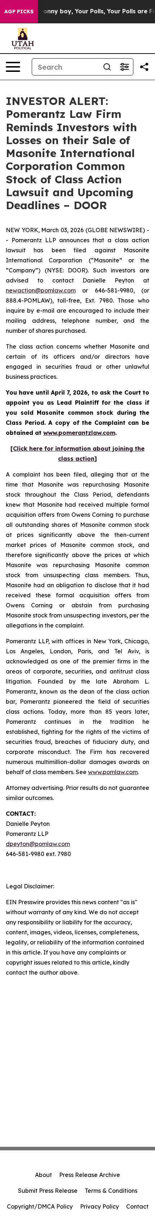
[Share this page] (144, 67)
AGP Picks (19, 11)
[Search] (107, 67)
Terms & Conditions (111, 1190)
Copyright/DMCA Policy (40, 1206)
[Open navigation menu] (13, 67)
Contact (137, 1206)
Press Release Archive (89, 1174)
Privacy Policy (99, 1206)
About (43, 1174)
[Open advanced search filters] (124, 67)
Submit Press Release (48, 1190)
